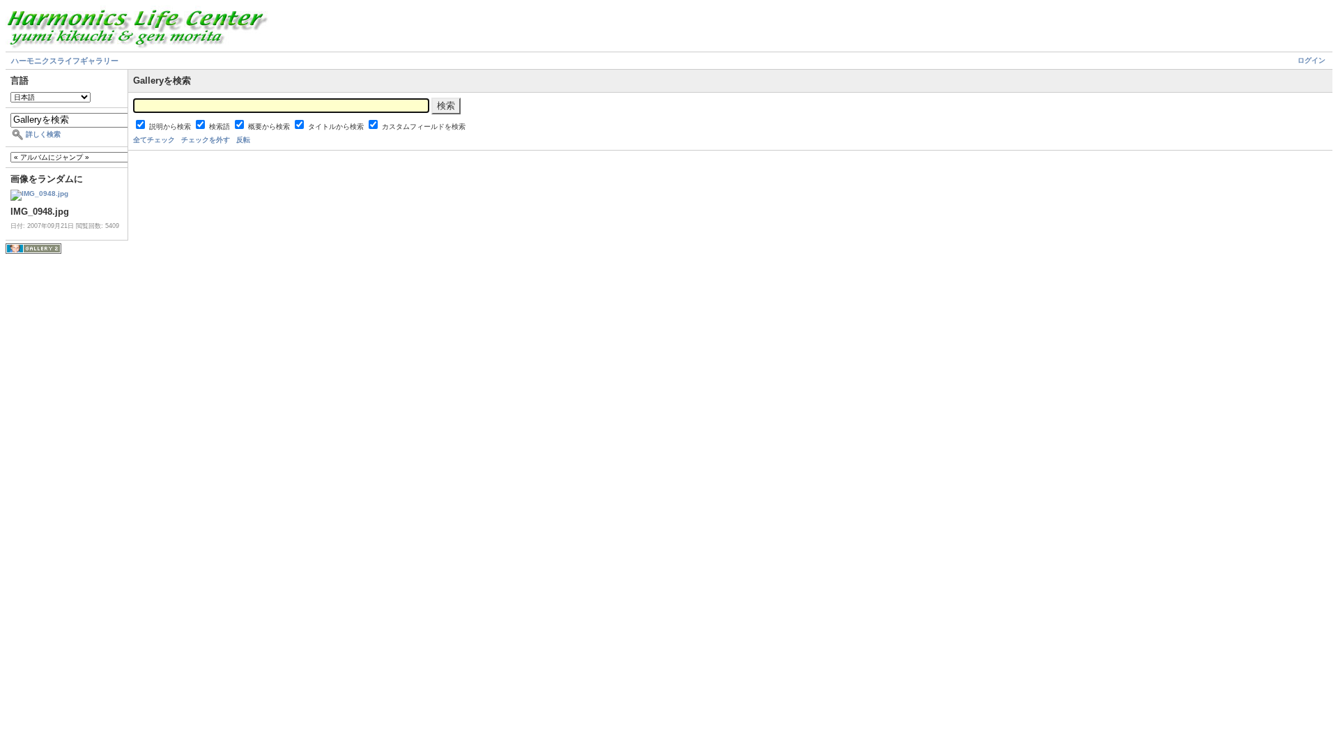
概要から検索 (270, 126)
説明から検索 (171, 126)
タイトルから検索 (337, 126)
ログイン (1311, 60)
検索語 (220, 126)
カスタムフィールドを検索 (424, 126)
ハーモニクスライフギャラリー (64, 60)
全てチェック (154, 140)
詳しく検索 (43, 134)
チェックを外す (205, 140)
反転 (243, 140)
